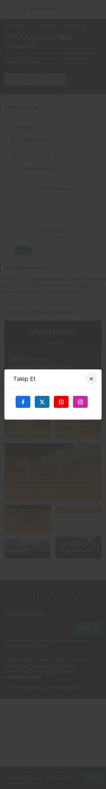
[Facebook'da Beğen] (23, 402)
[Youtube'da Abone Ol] (61, 402)
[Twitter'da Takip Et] (42, 402)
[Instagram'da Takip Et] (80, 402)
